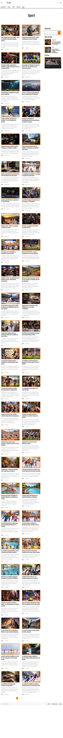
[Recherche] (58, 3)
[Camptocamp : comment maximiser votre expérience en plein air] (10, 462)
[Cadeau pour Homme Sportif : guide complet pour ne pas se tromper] (31, 30)
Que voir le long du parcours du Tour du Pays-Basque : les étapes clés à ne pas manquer (30, 279)
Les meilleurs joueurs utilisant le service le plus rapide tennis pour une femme (31, 658)
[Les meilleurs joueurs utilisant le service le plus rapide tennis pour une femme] (31, 649)
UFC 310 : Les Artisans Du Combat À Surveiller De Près (30, 226)
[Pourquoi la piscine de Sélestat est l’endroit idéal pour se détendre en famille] (10, 488)
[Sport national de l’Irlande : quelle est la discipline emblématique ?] (48, 50)
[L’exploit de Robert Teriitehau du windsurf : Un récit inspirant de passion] (10, 111)
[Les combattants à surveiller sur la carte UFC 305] (31, 381)
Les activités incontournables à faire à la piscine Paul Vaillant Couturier (10, 551)
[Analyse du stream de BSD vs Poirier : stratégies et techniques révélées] (10, 139)
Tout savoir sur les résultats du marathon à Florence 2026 (8, 252)
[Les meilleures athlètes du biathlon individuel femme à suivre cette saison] (31, 676)
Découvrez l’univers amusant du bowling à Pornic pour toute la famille (31, 551)
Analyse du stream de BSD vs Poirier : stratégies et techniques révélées (10, 147)
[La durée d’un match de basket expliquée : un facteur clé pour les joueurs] (31, 407)
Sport (2, 49)
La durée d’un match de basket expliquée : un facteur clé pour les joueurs (30, 416)
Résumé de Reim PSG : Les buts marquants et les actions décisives (30, 252)
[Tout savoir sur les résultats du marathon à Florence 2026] (10, 244)
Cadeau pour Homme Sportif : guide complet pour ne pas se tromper (30, 38)
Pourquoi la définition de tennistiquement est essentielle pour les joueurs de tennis (30, 120)
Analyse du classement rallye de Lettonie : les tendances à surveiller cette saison (30, 148)
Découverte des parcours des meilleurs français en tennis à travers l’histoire (10, 443)
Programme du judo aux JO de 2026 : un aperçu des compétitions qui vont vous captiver (10, 307)
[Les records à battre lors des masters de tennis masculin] (31, 623)
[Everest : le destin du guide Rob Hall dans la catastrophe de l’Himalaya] (31, 85)
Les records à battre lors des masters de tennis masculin (31, 631)
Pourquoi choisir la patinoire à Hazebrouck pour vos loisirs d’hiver (30, 524)
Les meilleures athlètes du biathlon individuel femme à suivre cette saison (31, 684)
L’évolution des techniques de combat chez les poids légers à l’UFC (30, 334)
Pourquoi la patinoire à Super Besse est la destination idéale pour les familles (9, 524)
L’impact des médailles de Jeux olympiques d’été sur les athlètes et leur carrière (9, 334)
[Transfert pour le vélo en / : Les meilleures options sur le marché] (31, 569)
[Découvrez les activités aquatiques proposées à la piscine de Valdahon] (10, 569)
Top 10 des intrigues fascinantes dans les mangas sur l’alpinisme (31, 200)
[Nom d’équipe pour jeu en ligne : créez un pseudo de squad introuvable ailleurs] (10, 30)
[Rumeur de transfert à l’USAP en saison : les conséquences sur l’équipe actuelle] (10, 595)
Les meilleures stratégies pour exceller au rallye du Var (8, 684)
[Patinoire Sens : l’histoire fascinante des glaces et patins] (10, 218)
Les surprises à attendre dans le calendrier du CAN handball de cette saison (9, 362)
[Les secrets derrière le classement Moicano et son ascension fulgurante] (10, 623)
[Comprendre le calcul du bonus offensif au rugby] (31, 434)
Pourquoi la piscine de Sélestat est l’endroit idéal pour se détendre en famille (9, 497)
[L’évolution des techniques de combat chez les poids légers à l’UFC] (31, 325)
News (53, 47)
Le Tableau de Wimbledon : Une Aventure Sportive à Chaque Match (52, 64)
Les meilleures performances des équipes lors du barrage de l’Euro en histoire (30, 362)
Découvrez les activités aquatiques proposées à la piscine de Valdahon (9, 577)
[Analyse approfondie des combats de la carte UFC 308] (10, 192)
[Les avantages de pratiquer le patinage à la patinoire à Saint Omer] (31, 166)
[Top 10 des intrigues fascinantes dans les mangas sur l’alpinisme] (31, 192)
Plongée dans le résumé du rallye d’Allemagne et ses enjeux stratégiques (30, 307)
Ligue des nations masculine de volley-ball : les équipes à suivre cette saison (31, 603)
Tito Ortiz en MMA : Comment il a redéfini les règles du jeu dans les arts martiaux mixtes (10, 66)
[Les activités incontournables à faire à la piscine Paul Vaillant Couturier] (10, 543)
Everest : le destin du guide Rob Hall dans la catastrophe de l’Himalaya (30, 93)
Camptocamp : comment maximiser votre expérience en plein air (9, 470)
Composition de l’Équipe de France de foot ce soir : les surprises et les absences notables (30, 66)
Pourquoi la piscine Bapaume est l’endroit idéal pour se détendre (29, 496)
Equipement (54, 40)
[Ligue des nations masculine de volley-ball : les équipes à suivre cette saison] (31, 595)
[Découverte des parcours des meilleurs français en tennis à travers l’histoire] (10, 434)
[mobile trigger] (2, 3)
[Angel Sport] (8, 3)
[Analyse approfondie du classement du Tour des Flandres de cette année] (10, 166)
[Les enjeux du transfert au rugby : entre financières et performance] (10, 381)
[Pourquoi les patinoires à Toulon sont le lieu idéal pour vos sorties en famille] (31, 462)
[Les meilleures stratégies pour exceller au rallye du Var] (10, 676)
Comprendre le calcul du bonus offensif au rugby (29, 442)
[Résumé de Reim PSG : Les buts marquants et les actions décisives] (31, 244)
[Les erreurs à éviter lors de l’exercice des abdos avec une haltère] (48, 42)
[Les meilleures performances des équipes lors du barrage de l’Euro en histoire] (31, 353)
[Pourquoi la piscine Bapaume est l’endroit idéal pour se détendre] (31, 488)
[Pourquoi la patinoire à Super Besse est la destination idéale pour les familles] (10, 516)
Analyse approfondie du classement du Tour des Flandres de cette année (10, 174)
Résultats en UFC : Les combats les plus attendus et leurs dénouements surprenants (10, 279)
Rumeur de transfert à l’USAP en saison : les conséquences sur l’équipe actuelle (10, 604)
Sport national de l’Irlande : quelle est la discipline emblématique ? (56, 51)
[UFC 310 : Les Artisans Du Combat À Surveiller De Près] (31, 218)
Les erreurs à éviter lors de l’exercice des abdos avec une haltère (56, 43)
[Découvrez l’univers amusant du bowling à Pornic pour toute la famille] (31, 543)
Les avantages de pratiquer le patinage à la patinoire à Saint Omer (31, 174)
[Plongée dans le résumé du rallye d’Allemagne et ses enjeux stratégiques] (31, 298)
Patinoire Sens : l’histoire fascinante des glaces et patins (9, 226)
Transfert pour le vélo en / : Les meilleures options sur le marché (30, 577)
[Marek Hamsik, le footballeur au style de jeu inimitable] (10, 85)
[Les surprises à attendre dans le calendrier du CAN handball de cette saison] (10, 353)
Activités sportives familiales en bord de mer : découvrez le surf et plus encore (10, 658)
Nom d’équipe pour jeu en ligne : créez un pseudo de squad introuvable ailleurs (10, 39)
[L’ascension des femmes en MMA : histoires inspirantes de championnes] (10, 407)
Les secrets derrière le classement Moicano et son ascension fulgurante (10, 631)
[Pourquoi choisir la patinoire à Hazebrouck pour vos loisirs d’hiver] (31, 516)
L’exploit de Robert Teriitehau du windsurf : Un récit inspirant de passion (8, 120)
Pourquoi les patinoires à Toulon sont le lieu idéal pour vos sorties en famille (31, 470)
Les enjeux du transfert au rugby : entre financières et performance (9, 389)
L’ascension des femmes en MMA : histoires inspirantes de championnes (10, 415)
